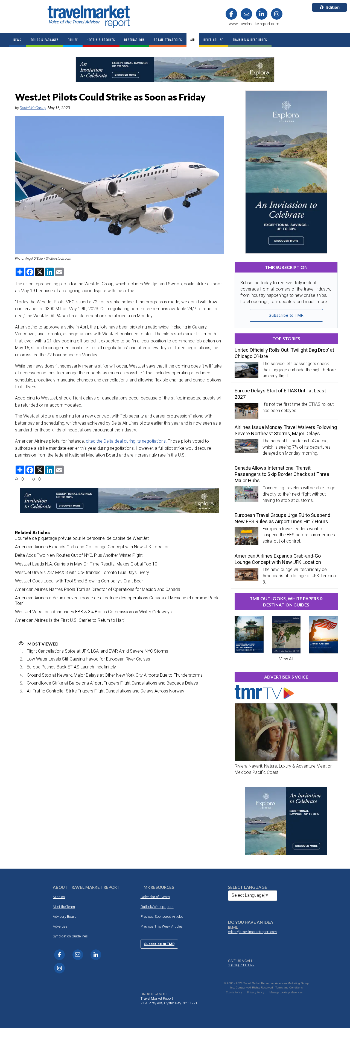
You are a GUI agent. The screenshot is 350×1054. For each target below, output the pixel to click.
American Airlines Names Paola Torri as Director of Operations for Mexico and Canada (97, 589)
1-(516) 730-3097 (241, 965)
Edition (333, 7)
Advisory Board (65, 916)
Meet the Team (64, 907)
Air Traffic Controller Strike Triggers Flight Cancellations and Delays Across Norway (105, 691)
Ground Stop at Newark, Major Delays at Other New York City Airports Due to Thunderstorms (115, 675)
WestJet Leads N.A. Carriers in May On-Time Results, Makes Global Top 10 (86, 564)
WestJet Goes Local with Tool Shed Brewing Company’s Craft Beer (79, 581)
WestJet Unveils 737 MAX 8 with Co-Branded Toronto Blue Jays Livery (82, 572)
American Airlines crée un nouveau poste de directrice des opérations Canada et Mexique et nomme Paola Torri (117, 600)
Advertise (60, 926)
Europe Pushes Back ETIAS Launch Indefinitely (71, 667)
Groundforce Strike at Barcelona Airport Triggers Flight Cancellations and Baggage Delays (112, 683)
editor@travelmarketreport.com (252, 932)
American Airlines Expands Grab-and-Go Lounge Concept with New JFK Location (92, 546)
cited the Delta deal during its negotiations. (126, 441)
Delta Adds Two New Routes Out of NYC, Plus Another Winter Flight (78, 555)
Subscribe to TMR (286, 315)
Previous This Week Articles (162, 926)
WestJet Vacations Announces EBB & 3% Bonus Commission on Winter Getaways (93, 611)
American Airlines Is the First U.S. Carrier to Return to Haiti (69, 620)
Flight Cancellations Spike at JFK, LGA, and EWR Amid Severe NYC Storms (97, 651)
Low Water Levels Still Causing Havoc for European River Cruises (88, 659)
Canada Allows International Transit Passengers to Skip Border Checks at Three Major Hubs (282, 474)
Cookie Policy (234, 992)
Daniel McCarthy (33, 108)
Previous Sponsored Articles (162, 916)
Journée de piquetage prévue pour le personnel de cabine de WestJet (82, 538)
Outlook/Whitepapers (157, 907)
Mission (59, 897)
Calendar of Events (155, 897)
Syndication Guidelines (70, 936)
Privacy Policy (255, 992)
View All (286, 658)
